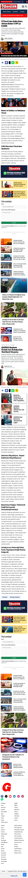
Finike (2, 838)
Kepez (2, 850)
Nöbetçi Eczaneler (19, 840)
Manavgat (3, 859)
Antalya (13, 345)
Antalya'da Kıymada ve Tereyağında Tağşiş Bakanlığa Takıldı (19, 249)
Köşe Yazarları (18, 825)
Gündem (3, 803)
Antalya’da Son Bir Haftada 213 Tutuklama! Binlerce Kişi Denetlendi (19, 330)
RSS (4, 871)
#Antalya (4, 597)
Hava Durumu (18, 842)
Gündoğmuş (4, 842)
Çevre (16, 820)
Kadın (2, 820)
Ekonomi (3, 807)
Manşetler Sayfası (19, 829)
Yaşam (3, 816)
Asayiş (16, 807)
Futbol (16, 818)
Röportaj (16, 809)
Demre (3, 832)
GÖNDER (14, 222)
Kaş (2, 846)
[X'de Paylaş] (10, 62)
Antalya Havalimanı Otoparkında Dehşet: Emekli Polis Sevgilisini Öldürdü (19, 273)
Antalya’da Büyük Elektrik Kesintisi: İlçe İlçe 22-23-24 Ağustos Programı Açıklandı (18, 242)
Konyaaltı (3, 853)
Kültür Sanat (4, 822)
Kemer (3, 848)
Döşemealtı (4, 834)
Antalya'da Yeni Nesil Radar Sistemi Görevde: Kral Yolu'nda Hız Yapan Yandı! (19, 257)
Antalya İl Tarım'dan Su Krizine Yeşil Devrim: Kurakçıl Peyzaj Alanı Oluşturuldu (14, 15)
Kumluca (3, 857)
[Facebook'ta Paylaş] (6, 62)
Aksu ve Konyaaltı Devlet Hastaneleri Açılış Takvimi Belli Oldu (19, 265)
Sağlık (16, 803)
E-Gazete (15, 1)
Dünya (16, 811)
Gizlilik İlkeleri (18, 848)
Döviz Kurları (17, 834)
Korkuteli (3, 855)
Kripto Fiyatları (18, 838)
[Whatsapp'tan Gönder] (12, 62)
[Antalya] (14, 285)
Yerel (2, 818)
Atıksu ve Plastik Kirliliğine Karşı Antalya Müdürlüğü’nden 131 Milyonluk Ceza (13, 297)
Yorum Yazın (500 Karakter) (8, 209)
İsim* (2, 204)
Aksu (2, 827)
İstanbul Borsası (18, 832)
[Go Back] (25, 875)
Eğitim (16, 805)
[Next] (25, 15)
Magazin (16, 813)
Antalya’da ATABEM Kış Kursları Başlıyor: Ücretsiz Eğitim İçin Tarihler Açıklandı (19, 773)
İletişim (16, 846)
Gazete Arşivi (18, 853)
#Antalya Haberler (14, 597)
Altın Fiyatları (18, 836)
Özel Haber (4, 811)
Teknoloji (16, 816)
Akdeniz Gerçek (5, 19)
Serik (2, 863)
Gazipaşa (3, 840)
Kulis (2, 805)
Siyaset (12, 19)
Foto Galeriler (18, 827)
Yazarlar (19, 1)
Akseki (3, 825)
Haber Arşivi (17, 850)
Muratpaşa (4, 861)
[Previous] (1, 15)
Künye (16, 844)
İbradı (2, 844)
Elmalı (2, 836)
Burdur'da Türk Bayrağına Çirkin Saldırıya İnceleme (18, 338)
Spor (2, 813)
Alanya (3, 829)
